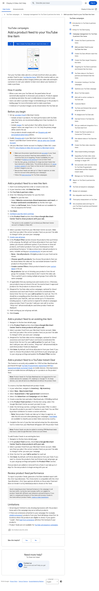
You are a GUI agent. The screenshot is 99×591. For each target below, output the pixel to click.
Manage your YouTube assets (84, 176)
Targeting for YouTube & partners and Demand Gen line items (85, 68)
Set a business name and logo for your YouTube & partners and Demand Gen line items (85, 206)
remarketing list (34, 251)
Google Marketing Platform (36, 581)
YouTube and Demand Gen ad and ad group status (86, 109)
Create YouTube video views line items (85, 146)
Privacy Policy (13, 581)
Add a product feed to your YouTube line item (84, 48)
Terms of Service (23, 581)
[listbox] (52, 581)
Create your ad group (17, 237)
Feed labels (53, 417)
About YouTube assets (82, 93)
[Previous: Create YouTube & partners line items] (10, 44)
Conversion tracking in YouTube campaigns (85, 83)
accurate (45, 153)
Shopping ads (43, 132)
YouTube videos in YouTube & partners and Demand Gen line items (84, 75)
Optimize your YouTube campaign (85, 89)
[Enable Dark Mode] (61, 581)
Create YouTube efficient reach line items (86, 55)
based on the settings (30, 159)
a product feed (20, 115)
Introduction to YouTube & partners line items (84, 24)
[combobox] (59, 3)
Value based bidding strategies (85, 152)
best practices (26, 175)
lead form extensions (26, 520)
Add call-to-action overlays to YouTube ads (84, 98)
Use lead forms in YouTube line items (84, 120)
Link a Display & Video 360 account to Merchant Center (34, 148)
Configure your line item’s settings (22, 214)
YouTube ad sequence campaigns (46, 525)
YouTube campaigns (77, 18)
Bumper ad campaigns (80, 191)
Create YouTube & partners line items (85, 42)
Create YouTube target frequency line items (85, 61)
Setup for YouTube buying (81, 30)
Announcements (18, 9)
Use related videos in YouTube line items (85, 140)
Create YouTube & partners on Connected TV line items (84, 133)
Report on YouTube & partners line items (84, 181)
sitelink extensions (15, 515)
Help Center (6, 9)
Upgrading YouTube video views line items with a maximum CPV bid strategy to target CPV (85, 158)
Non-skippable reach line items (82, 195)
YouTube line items (29, 77)
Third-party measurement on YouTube (85, 199)
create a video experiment (40, 497)
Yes (26, 540)
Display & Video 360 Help (16, 3)
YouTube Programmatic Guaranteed (34, 366)
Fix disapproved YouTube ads (84, 115)
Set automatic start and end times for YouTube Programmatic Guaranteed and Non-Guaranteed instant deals (86, 168)
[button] (3, 3)
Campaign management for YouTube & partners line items (85, 35)
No (36, 540)
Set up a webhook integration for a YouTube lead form (86, 127)
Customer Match (80, 104)
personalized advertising (19, 135)
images (19, 125)
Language (50, 579)
